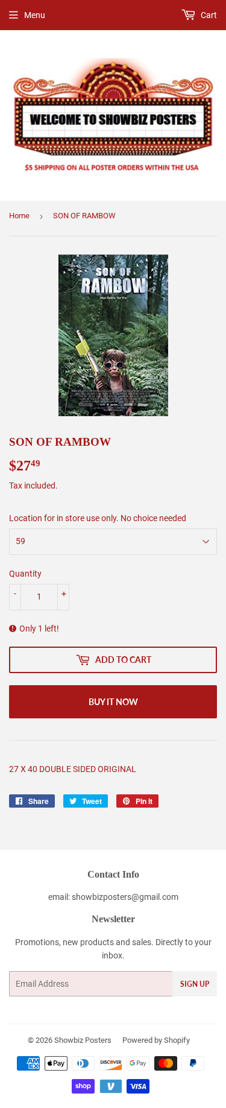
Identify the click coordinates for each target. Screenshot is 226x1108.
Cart (208, 15)
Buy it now (113, 702)
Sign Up (194, 984)
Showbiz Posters (82, 1040)
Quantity (25, 573)
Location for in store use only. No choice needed (97, 518)
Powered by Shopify (156, 1040)
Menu (34, 15)
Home (19, 215)
